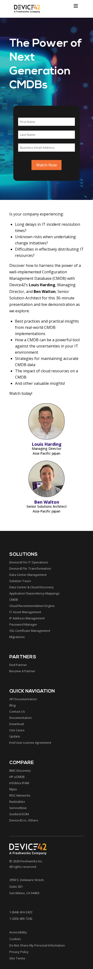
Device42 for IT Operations (28, 562)
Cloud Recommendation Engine (32, 606)
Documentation (20, 718)
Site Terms (17, 958)
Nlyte (13, 789)
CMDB (13, 599)
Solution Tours (20, 581)
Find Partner (18, 665)
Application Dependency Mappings (34, 593)
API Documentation (23, 699)
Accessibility (18, 932)
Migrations (17, 637)
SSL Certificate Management (29, 630)
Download (16, 724)
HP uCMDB (17, 777)
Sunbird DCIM (19, 814)
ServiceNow (17, 808)
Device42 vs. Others (23, 820)
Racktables (17, 801)
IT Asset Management (25, 612)
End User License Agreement (30, 742)
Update (14, 736)
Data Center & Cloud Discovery (31, 587)
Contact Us (17, 711)
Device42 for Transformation (30, 568)
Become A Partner (22, 671)
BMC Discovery (20, 770)
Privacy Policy (19, 952)
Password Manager (23, 624)
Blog (12, 705)
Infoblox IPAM (19, 783)
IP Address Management (27, 618)
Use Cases (17, 730)
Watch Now (46, 165)
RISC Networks (20, 795)
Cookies (15, 939)
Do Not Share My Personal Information (37, 945)
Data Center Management (28, 575)
